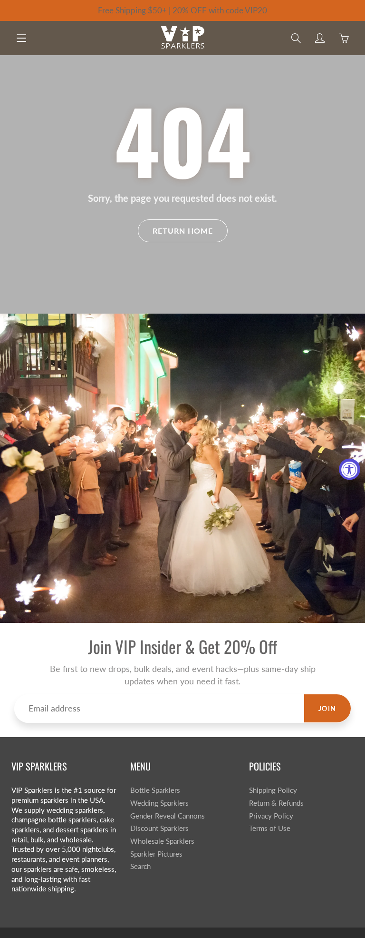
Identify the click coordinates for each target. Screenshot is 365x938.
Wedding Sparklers (159, 803)
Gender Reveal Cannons (167, 816)
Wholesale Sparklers (162, 841)
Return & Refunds (276, 803)
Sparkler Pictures (156, 854)
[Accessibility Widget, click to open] (349, 469)
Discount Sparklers (159, 828)
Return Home (183, 230)
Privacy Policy (271, 816)
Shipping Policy (273, 790)
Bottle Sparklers (155, 790)
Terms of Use (269, 828)
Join (327, 708)
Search (140, 866)
